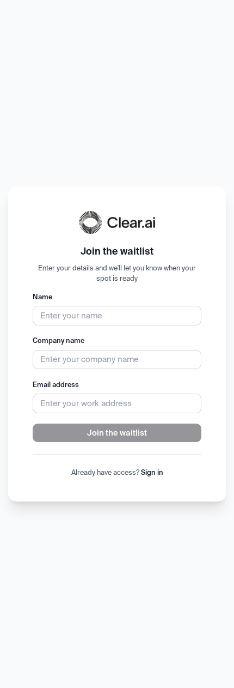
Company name (58, 340)
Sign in (152, 472)
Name (42, 296)
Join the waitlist (117, 432)
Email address (56, 384)
